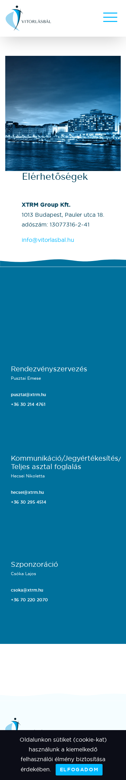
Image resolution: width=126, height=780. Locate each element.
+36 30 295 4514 (28, 502)
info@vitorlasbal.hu (48, 239)
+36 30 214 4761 (28, 404)
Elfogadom (79, 769)
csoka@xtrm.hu (27, 590)
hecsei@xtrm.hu (27, 492)
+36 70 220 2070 (29, 600)
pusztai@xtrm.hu (28, 395)
